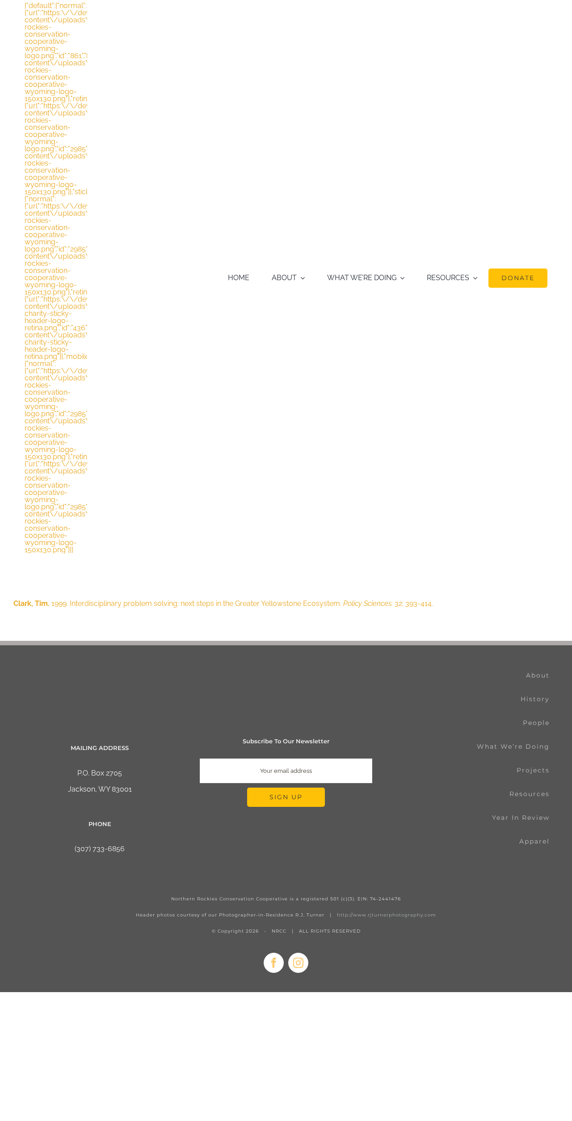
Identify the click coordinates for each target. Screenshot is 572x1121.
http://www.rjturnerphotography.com (386, 915)
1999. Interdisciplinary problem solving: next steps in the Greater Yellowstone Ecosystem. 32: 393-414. (223, 603)
